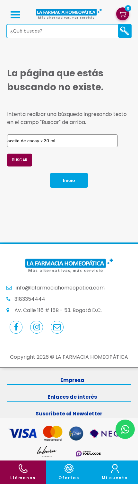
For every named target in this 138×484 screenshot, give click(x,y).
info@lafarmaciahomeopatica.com (60, 287)
